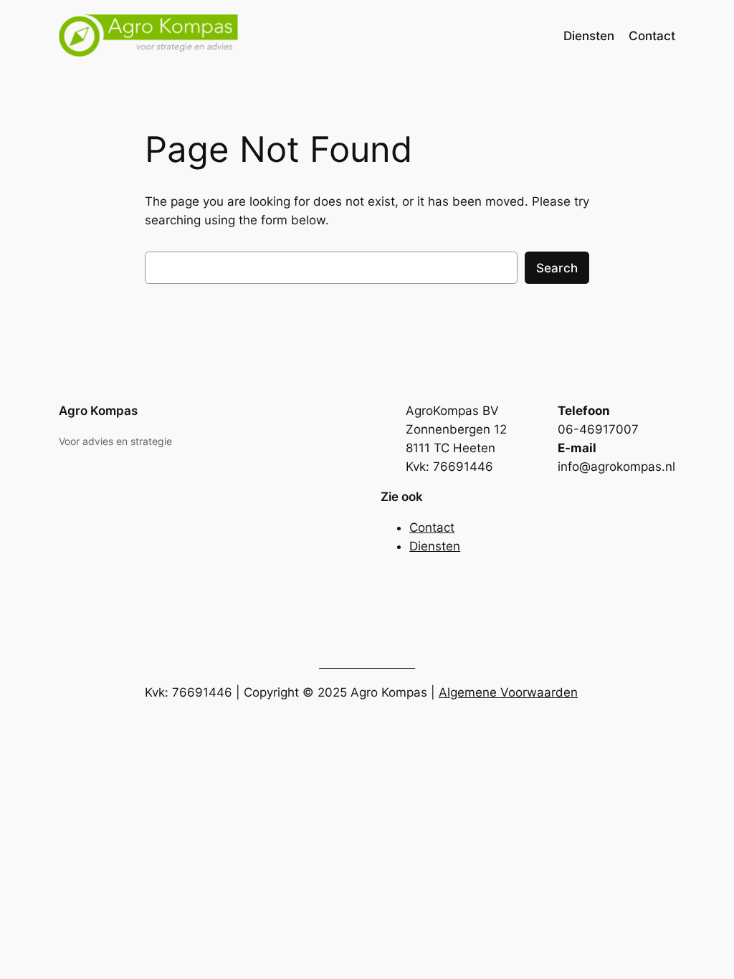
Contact (431, 527)
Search (557, 268)
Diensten (434, 546)
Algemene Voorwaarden (508, 692)
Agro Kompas (98, 410)
